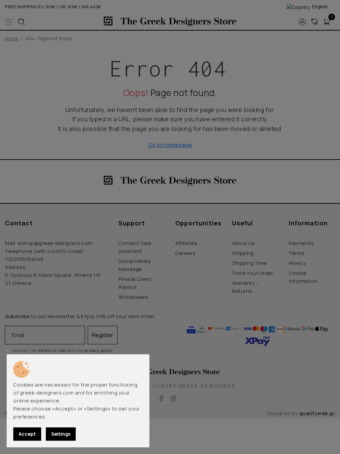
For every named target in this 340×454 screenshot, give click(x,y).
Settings (60, 434)
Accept (27, 434)
